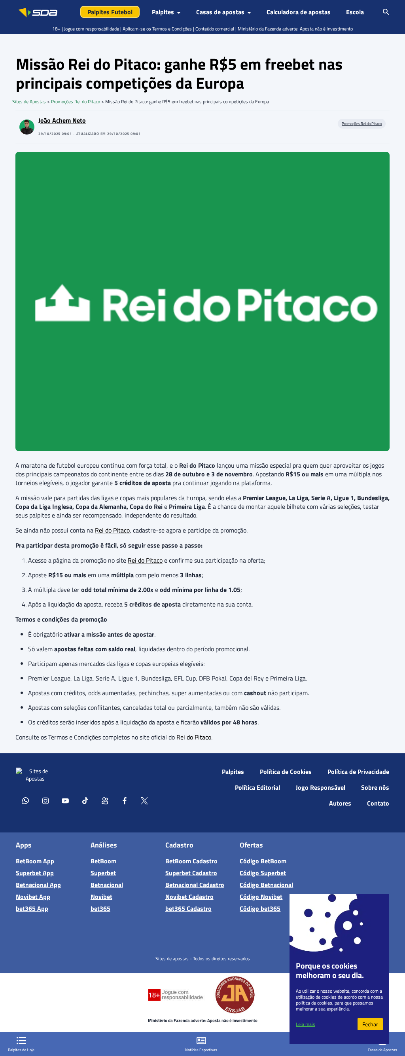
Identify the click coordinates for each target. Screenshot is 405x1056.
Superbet (103, 872)
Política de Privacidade (358, 771)
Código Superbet (263, 872)
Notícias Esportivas (201, 1050)
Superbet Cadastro (191, 872)
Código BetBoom (263, 860)
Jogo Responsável (320, 787)
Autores (340, 803)
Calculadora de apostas (299, 12)
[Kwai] (105, 800)
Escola (355, 12)
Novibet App (33, 896)
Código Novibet (261, 896)
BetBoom (103, 860)
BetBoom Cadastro (191, 860)
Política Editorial (257, 787)
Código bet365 (260, 908)
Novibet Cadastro (189, 896)
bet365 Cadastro (188, 908)
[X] (144, 800)
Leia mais (305, 1024)
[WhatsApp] (26, 800)
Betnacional (107, 884)
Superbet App (35, 872)
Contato (378, 803)
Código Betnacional (266, 884)
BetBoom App (35, 860)
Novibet (101, 896)
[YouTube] (65, 800)
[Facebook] (124, 800)
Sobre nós (375, 787)
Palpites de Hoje (21, 1050)
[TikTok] (85, 800)
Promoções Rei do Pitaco (75, 101)
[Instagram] (45, 800)
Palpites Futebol (109, 12)
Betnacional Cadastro (194, 884)
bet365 (100, 908)
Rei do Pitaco (112, 530)
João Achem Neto (62, 120)
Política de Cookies (286, 771)
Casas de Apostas (382, 1050)
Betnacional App (38, 884)
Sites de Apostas (29, 101)
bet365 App (32, 908)
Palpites (233, 771)
